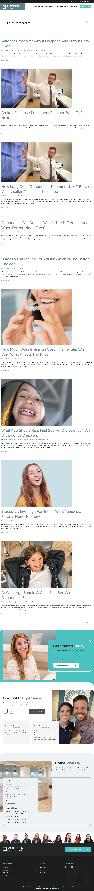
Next (89, 623)
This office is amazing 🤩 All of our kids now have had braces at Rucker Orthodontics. (16, 733)
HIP (58, 889)
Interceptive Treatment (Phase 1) (11, 50)
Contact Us (73, 7)
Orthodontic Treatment (28, 50)
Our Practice (39, 7)
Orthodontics (49, 7)
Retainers (20, 122)
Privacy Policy (53, 887)
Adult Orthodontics (7, 268)
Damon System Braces (8, 521)
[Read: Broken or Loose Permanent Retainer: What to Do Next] (36, 88)
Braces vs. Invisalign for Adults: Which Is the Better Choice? (45, 261)
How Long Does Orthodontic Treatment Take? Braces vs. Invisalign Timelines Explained (46, 189)
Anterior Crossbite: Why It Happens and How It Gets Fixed (45, 43)
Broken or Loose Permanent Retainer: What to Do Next (43, 115)
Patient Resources (62, 7)
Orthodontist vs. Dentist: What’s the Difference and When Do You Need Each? (44, 225)
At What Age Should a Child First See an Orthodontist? (35, 595)
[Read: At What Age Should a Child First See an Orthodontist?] (36, 564)
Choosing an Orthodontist (9, 232)
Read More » (5, 60)
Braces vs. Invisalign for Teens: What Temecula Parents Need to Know (41, 514)
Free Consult (85, 7)
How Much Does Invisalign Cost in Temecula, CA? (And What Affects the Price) (42, 351)
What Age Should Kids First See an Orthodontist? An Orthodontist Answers (45, 433)
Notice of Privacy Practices (65, 887)
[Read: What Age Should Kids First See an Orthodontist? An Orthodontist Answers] (36, 402)
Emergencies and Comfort (9, 122)
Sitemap (46, 887)
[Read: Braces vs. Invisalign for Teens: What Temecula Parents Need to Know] (36, 483)
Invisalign (4, 358)
